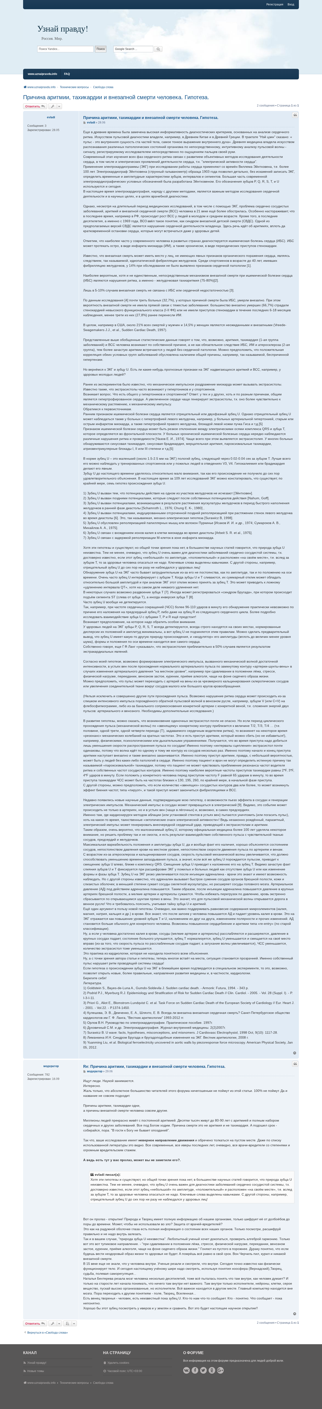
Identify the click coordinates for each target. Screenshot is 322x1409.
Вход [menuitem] (291, 4)
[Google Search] (158, 49)
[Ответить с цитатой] (295, 115)
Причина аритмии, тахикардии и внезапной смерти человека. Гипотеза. (116, 97)
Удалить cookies (118, 1362)
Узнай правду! (62, 28)
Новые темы (35, 1371)
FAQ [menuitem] (67, 74)
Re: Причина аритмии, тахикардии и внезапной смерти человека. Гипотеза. (154, 1067)
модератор (51, 1066)
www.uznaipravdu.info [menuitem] (42, 74)
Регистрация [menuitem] (274, 4)
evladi (51, 117)
